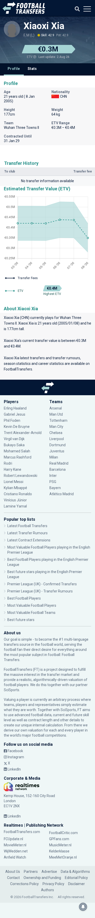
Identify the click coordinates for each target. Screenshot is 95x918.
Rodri (8, 463)
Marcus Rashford (17, 457)
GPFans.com (59, 839)
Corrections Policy (24, 884)
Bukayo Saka (14, 445)
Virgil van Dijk (14, 439)
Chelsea (55, 433)
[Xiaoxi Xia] (12, 29)
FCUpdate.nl (13, 839)
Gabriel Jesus (14, 414)
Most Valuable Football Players (31, 605)
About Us (12, 872)
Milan (53, 457)
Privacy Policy (53, 884)
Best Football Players (24, 598)
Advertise (49, 872)
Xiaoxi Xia (44, 26)
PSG (52, 482)
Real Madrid (58, 463)
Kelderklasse (59, 851)
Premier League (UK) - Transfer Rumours (40, 591)
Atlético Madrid (61, 494)
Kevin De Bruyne (17, 427)
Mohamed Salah (17, 451)
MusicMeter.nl (60, 845)
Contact (13, 878)
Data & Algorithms (75, 872)
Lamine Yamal (15, 506)
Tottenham (58, 420)
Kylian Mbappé (16, 488)
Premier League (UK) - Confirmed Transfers (42, 584)
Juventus (56, 451)
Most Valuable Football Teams (31, 613)
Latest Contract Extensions (28, 540)
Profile (14, 69)
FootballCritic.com (63, 833)
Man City (56, 427)
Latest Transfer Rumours (27, 533)
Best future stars (20, 620)
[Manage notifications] (83, 907)
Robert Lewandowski (20, 476)
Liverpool (56, 439)
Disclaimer (76, 884)
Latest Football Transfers (27, 526)
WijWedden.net (16, 851)
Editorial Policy (76, 878)
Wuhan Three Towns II (21, 128)
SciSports (11, 690)
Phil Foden (12, 420)
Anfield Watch (15, 857)
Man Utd (56, 414)
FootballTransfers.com (22, 832)
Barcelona (57, 469)
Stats (32, 69)
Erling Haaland (15, 408)
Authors (47, 890)
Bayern (55, 488)
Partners (31, 872)
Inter (53, 476)
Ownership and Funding (42, 878)
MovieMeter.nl (15, 845)
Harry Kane (13, 469)
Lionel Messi (14, 482)
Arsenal (55, 408)
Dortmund (57, 445)
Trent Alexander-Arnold (23, 433)
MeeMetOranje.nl (63, 857)
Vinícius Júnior (15, 500)
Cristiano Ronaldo (18, 494)
